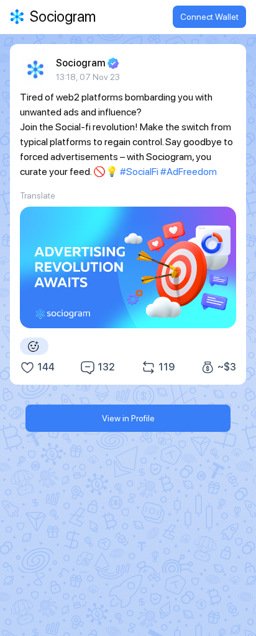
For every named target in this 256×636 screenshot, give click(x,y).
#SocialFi (139, 171)
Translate (37, 195)
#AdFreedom (188, 171)
